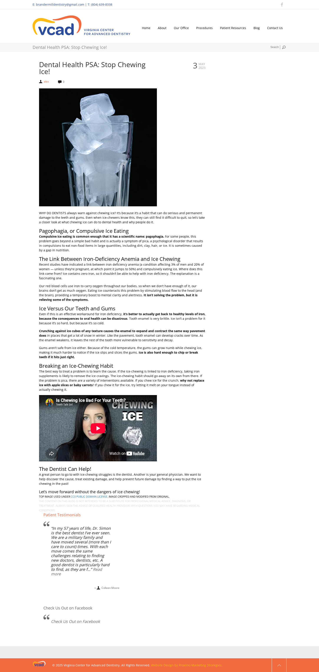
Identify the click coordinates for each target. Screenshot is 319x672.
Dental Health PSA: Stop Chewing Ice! (92, 68)
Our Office (181, 28)
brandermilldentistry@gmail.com (60, 4)
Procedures (204, 28)
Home (146, 28)
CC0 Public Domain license (89, 496)
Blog (256, 28)
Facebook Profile (282, 4)
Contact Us (275, 28)
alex (46, 81)
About (162, 28)
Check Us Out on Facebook (67, 608)
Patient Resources (233, 28)
